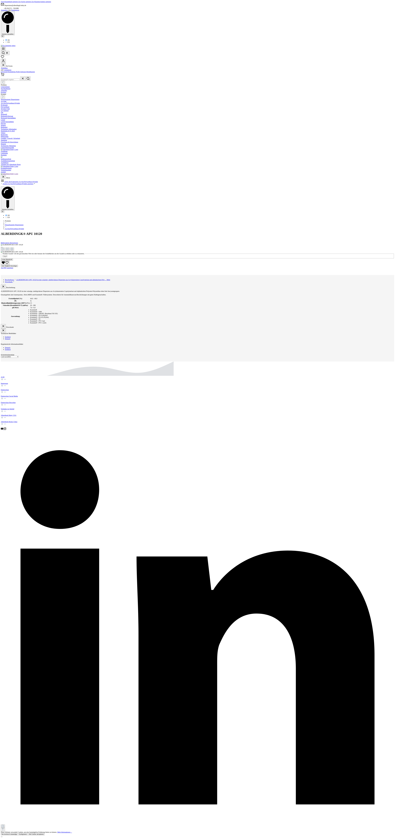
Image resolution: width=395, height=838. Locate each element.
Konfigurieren (23, 834)
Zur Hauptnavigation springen (41, 2)
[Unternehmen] (9, 149)
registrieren (7, 70)
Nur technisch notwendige (9, 834)
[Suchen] (5, 53)
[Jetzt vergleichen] (3, 826)
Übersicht (4, 72)
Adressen (23, 72)
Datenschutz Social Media (9, 396)
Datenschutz (5, 390)
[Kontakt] (9, 174)
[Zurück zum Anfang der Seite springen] (3, 829)
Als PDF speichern (7, 268)
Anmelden (4, 10)
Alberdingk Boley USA (8, 415)
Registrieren (15, 10)
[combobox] (10, 80)
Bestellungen (30, 72)
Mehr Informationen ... (64, 832)
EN (9, 42)
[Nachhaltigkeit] (1, 157)
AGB (2, 377)
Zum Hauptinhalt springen (9, 2)
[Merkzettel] (2, 58)
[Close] (1, 836)
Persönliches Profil (14, 72)
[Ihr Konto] (3, 61)
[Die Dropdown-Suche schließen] (22, 78)
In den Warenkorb (7, 259)
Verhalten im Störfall (7, 409)
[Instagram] (5, 429)
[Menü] (3, 49)
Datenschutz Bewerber (8, 402)
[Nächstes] (3, 97)
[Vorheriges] (3, 82)
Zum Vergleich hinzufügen (9, 266)
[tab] (57, 280)
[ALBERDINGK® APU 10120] (12, 245)
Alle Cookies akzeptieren (36, 834)
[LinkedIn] (197, 823)
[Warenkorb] (2, 75)
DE (9, 40)
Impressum (4, 383)
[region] (197, 248)
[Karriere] (9, 166)
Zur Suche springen (24, 2)
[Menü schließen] (3, 65)
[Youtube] (2, 429)
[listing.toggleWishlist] (5, 263)
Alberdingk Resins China (9, 422)
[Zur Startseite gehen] (8, 46)
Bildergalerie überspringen (9, 243)
